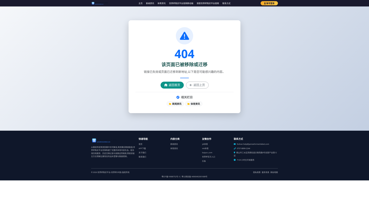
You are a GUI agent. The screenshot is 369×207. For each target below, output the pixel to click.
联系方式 (226, 3)
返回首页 (174, 85)
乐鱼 (204, 161)
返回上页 (199, 85)
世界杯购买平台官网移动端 (181, 3)
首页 (140, 144)
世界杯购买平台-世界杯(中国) (109, 172)
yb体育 (205, 144)
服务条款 (265, 172)
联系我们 (142, 157)
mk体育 (205, 148)
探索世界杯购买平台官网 (208, 3)
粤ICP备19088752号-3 (171, 176)
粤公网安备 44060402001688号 (194, 176)
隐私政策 (257, 172)
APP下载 (142, 148)
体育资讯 (162, 3)
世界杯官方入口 (208, 157)
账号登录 (270, 3)
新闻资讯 (150, 3)
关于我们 (142, 152)
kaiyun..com (207, 152)
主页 (141, 3)
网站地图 (274, 172)
